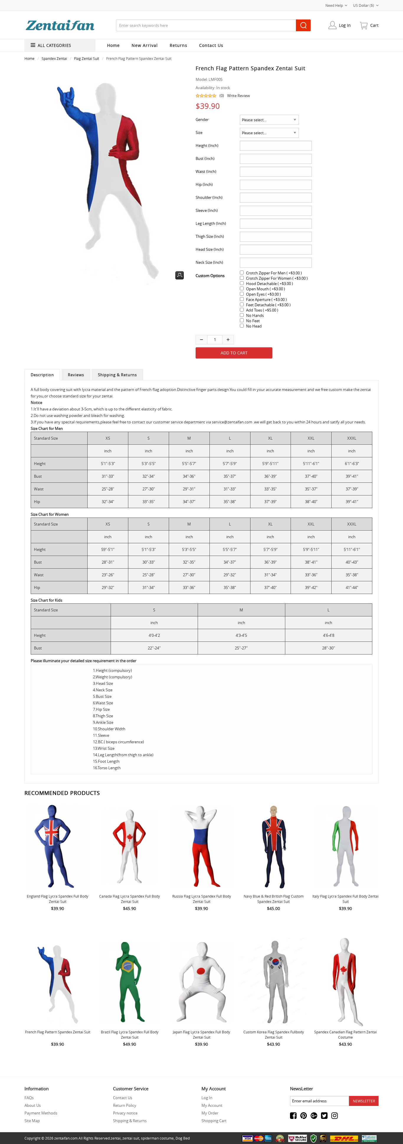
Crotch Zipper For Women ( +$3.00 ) (277, 278)
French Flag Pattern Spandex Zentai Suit (57, 1032)
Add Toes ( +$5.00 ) (262, 310)
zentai (116, 1138)
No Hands (255, 315)
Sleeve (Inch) (207, 210)
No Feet (253, 320)
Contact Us (122, 1097)
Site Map (32, 1120)
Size (199, 132)
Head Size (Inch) (210, 249)
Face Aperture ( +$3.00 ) (266, 299)
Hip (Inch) (204, 184)
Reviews (76, 374)
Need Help (334, 5)
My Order (210, 1113)
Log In (345, 25)
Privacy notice (125, 1113)
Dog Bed (183, 1138)
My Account (212, 1105)
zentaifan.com (66, 1138)
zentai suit (130, 1138)
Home (113, 45)
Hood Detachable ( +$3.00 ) (269, 283)
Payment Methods (40, 1113)
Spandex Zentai (54, 58)
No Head (254, 326)
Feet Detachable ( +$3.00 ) (268, 304)
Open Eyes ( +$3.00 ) (263, 294)
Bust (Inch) (205, 158)
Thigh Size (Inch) (210, 236)
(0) (221, 95)
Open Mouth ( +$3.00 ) (265, 289)
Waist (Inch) (206, 171)
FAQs (29, 1097)
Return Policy (124, 1105)
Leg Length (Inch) (211, 223)
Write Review (238, 95)
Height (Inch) (207, 145)
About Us (32, 1105)
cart (374, 25)
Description (42, 374)
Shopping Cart (214, 1120)
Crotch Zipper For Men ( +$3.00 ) (274, 273)
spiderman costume (157, 1138)
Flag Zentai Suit (86, 58)
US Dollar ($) (363, 5)
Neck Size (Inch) (209, 262)
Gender (202, 119)
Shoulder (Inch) (209, 197)
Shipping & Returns (117, 374)
